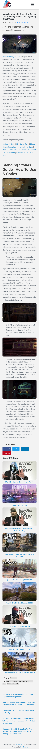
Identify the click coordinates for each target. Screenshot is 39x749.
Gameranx (19, 744)
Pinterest (7, 453)
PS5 (4, 684)
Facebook (7, 449)
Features (13, 678)
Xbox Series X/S (12, 684)
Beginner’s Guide (8, 144)
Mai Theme (24, 747)
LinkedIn (24, 449)
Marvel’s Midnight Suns (11, 56)
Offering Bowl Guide (25, 147)
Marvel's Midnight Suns (21, 681)
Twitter (16, 449)
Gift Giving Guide (22, 144)
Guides (8, 681)
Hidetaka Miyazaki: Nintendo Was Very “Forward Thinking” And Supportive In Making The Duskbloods (17, 731)
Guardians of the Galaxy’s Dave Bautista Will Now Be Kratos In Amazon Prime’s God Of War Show (18, 720)
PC (31, 681)
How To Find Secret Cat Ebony (13, 150)
